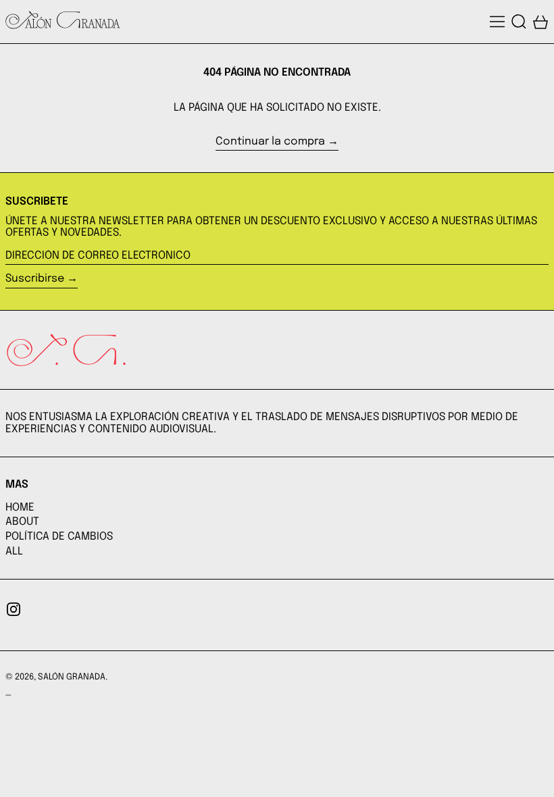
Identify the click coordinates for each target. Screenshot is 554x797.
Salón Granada (71, 677)
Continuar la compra (270, 141)
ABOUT (22, 522)
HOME (19, 507)
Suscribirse (34, 278)
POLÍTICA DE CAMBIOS (59, 536)
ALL (14, 551)
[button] (519, 22)
